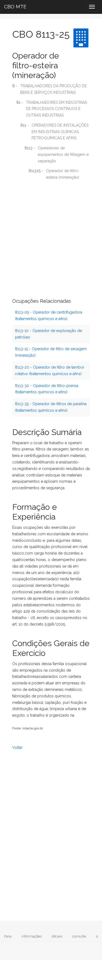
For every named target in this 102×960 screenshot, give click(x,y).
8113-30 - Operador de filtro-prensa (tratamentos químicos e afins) (46, 389)
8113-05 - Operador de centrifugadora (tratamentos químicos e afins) (48, 315)
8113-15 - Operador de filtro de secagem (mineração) (51, 352)
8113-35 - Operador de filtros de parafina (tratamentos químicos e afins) (50, 407)
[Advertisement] (51, 236)
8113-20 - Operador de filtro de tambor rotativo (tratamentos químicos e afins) (49, 370)
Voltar (17, 747)
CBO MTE (15, 6)
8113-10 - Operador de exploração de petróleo (48, 333)
